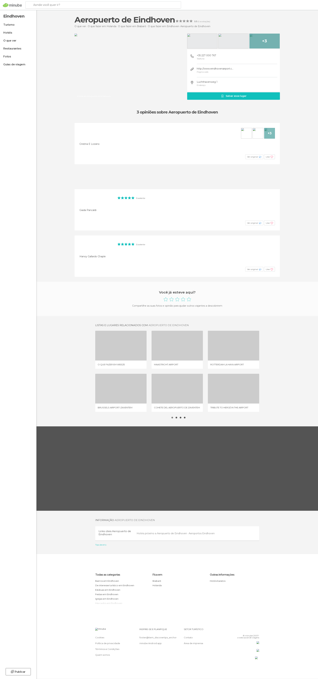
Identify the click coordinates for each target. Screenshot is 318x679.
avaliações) (204, 22)
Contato (188, 637)
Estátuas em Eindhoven (107, 589)
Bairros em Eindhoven (107, 581)
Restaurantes (12, 48)
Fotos (7, 56)
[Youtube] (256, 630)
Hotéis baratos (217, 581)
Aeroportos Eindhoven (202, 533)
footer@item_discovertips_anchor (158, 637)
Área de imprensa (193, 643)
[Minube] (12, 5)
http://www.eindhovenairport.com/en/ (215, 68)
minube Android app (150, 643)
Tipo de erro (100, 545)
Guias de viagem (14, 64)
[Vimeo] (251, 630)
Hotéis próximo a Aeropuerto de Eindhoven (162, 533)
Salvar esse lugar (236, 95)
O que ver (9, 40)
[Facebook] (240, 630)
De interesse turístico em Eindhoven (114, 585)
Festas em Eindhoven (106, 594)
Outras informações (222, 574)
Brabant (157, 581)
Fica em (157, 574)
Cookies (99, 637)
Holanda (157, 585)
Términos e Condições (107, 649)
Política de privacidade (107, 643)
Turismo (9, 24)
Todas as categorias (107, 574)
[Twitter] (245, 630)
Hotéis (7, 32)
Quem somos (102, 655)
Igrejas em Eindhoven (106, 598)
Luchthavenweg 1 (207, 81)
